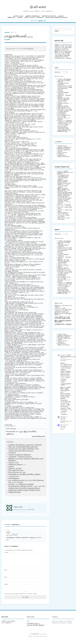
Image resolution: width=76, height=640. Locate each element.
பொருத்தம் (12, 453)
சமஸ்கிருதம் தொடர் (33, 624)
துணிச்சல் (60, 203)
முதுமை (11, 467)
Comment (7, 552)
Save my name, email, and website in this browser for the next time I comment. (21, 593)
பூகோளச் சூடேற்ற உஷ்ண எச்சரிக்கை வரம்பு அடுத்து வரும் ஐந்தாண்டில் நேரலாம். (23, 450)
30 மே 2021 (30, 49)
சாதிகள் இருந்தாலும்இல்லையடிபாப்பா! (65, 171)
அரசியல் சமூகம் (18, 16)
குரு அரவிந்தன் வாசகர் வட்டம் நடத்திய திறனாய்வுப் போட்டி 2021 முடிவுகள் (64, 117)
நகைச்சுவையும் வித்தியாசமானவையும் (56, 17)
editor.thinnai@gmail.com (64, 49)
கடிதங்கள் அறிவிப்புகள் (64, 150)
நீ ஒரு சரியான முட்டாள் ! (17, 472)
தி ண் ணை (38, 6)
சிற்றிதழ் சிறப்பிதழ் (14, 492)
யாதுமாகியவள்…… (62, 112)
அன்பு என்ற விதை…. (63, 214)
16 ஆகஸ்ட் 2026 (41, 20)
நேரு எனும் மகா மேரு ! (16, 470)
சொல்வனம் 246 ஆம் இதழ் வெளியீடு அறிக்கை (24, 474)
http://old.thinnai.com (59, 318)
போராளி (67, 204)
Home (28, 621)
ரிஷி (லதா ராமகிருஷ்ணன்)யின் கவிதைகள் (23, 447)
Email (6, 577)
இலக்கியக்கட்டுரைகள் (49, 16)
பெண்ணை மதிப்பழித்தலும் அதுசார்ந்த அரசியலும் (25, 445)
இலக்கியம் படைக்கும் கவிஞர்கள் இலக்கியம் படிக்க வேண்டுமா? (64, 99)
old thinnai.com (64, 54)
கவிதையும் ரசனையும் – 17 (17, 465)
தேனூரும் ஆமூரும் (14, 468)
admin (8, 39)
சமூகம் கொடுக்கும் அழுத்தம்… (63, 186)
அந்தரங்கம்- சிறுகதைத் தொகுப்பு (20, 457)
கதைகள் (19, 17)
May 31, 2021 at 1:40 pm (11, 535)
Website (6, 584)
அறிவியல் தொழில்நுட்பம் (32, 16)
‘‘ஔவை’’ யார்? (13, 463)
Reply (7, 540)
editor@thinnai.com (58, 47)
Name (6, 570)
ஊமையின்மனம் (38, 436)
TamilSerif (60, 322)
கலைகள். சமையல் (29, 17)
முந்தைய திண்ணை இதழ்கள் (35, 625)
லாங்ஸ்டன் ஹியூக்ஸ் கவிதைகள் (19, 455)
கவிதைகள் (40, 17)
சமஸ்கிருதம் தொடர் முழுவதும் (63, 324)
